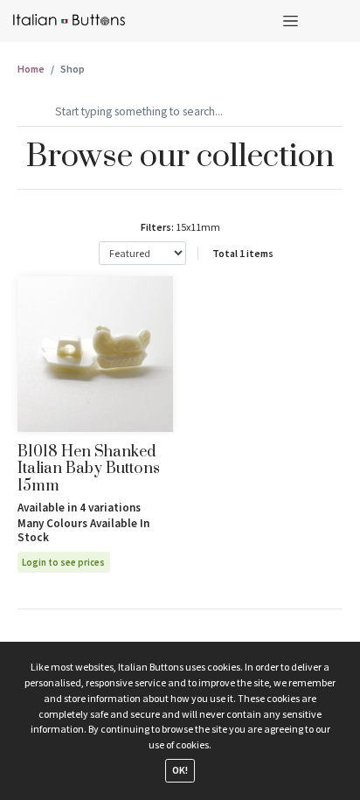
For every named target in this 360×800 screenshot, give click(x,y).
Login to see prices (63, 562)
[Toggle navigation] (290, 20)
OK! (180, 769)
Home (31, 68)
